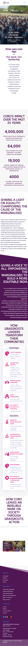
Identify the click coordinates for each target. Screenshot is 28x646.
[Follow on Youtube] (11, 617)
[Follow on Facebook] (3, 617)
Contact (5, 613)
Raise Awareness (15, 464)
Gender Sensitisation (8, 591)
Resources (5, 580)
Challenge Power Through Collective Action (15, 436)
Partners (5, 578)
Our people (5, 576)
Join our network (7, 611)
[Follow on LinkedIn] (5, 617)
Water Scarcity (6, 599)
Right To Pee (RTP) (7, 597)
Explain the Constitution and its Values (15, 421)
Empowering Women (8, 593)
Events (4, 582)
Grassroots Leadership (8, 589)
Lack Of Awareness (15, 352)
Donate (4, 609)
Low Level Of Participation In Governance (14, 406)
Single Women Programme (9, 595)
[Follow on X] (9, 617)
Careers (5, 607)
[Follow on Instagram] (7, 617)
